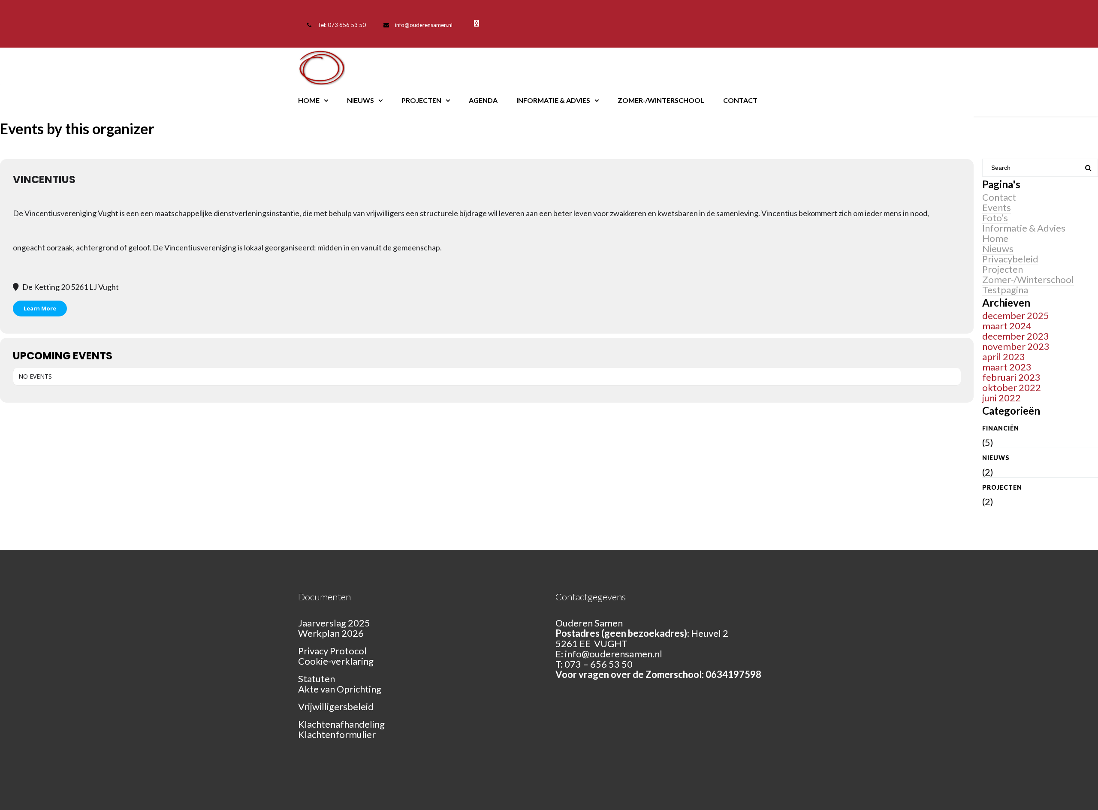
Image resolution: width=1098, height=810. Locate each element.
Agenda (483, 100)
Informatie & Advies (553, 100)
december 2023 (1015, 336)
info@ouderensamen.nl (423, 24)
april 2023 (1003, 356)
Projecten (421, 100)
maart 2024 (1007, 325)
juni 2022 (1001, 397)
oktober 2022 (1011, 387)
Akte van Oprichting (339, 689)
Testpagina (1005, 289)
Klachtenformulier (337, 734)
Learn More (40, 308)
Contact (740, 100)
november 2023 (1016, 346)
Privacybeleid (1010, 259)
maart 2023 (1007, 367)
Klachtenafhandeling (341, 724)
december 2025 (1015, 315)
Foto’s (995, 217)
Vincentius (44, 179)
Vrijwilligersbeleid (336, 706)
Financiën (1000, 428)
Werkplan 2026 (331, 633)
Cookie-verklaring (336, 661)
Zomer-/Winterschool (661, 100)
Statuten (316, 678)
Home (309, 100)
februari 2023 (1011, 377)
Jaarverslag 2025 (334, 623)
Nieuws (360, 100)
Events (996, 207)
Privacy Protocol (332, 650)
